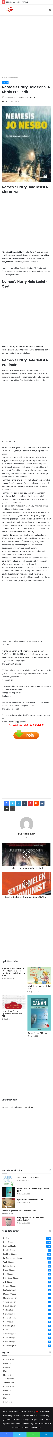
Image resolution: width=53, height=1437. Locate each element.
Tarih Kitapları (8, 1262)
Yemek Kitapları (9, 1334)
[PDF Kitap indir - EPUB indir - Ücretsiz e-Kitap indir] (10, 10)
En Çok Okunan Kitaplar (12, 1258)
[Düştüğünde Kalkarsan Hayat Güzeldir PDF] (8, 1221)
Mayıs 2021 (7, 1390)
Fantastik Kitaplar (10, 1290)
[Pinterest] (30, 803)
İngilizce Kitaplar (9, 1246)
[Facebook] (6, 803)
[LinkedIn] (18, 803)
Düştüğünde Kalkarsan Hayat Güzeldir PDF (30, 1218)
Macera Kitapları (9, 1294)
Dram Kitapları (9, 1314)
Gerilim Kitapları (9, 1346)
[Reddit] (36, 803)
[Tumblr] (24, 803)
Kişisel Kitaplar (9, 1270)
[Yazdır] (12, 808)
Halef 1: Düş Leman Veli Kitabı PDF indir (21, 2)
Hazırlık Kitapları (9, 1250)
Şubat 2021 (7, 1402)
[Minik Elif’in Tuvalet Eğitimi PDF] (39, 975)
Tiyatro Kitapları (9, 1302)
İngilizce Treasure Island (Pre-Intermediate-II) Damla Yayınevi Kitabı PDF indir (13, 972)
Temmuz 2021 (8, 1383)
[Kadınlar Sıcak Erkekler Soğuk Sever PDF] (8, 1192)
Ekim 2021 (7, 1375)
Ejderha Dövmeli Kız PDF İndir (30, 1199)
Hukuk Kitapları (9, 1338)
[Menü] (3, 11)
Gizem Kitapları (9, 1342)
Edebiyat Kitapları (10, 1254)
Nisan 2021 (7, 1394)
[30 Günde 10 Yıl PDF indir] (8, 1181)
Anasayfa (7, 77)
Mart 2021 (7, 1398)
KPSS (5, 1330)
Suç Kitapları (8, 1322)
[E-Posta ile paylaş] (6, 808)
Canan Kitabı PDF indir (37, 1033)
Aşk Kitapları (8, 1282)
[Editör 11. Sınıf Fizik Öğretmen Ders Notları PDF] (14, 1002)
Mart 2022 (7, 1371)
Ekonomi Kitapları (10, 1298)
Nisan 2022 (7, 1367)
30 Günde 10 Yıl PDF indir (28, 1177)
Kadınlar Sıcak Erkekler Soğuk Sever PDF (33, 1189)
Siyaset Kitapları (9, 1286)
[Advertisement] (26, 45)
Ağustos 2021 (8, 1379)
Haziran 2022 (8, 1359)
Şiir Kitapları (8, 1310)
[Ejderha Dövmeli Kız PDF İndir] (8, 1203)
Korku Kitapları (9, 1326)
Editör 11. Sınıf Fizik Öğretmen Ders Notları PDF (12, 1013)
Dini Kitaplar (8, 1274)
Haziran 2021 (8, 1387)
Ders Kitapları (8, 1242)
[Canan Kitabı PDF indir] (39, 1013)
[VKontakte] (42, 803)
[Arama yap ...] (50, 11)
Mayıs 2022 (8, 1363)
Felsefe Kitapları (9, 1266)
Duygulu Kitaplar (9, 1318)
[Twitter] (12, 803)
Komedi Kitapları (9, 1306)
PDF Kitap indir (10, 98)
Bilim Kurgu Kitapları (11, 1278)
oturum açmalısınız (26, 1107)
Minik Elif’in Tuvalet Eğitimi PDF (39, 987)
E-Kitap (15, 77)
